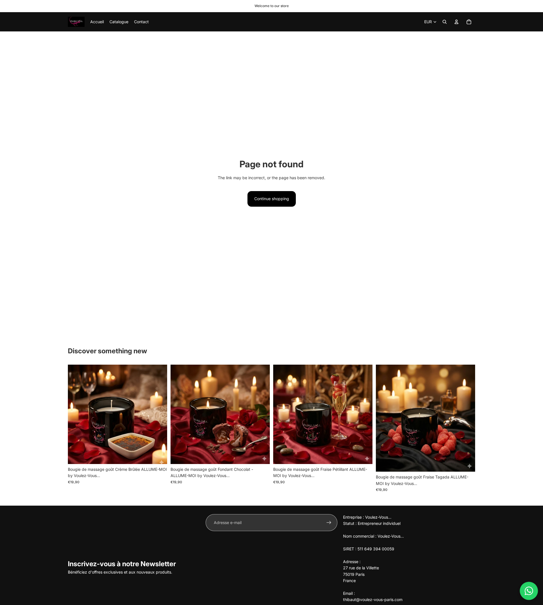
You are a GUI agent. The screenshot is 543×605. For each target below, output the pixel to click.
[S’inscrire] (329, 523)
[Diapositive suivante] (158, 414)
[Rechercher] (444, 22)
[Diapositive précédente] (76, 414)
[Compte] (456, 22)
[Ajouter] (158, 455)
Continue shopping (271, 198)
